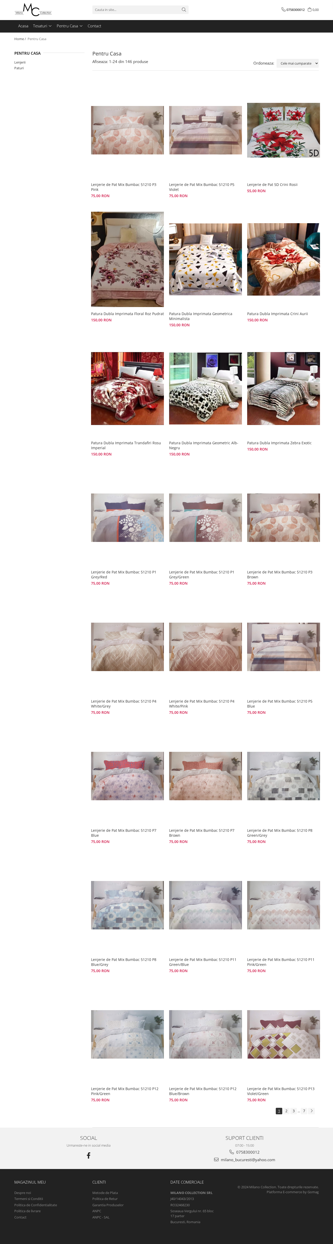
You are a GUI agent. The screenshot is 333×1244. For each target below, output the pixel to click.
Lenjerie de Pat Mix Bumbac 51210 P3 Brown (279, 574)
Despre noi (22, 1192)
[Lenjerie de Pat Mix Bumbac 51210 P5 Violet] (205, 130)
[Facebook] (88, 1155)
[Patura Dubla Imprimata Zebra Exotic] (283, 388)
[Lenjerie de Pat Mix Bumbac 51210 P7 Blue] (127, 776)
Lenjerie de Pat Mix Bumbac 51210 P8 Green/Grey (279, 833)
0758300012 (247, 1152)
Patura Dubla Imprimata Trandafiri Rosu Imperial (126, 445)
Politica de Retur (105, 1198)
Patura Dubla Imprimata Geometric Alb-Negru (203, 445)
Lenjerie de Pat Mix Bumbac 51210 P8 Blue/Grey (123, 962)
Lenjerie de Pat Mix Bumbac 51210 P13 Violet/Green (281, 1091)
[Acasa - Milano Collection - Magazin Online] (40, 9)
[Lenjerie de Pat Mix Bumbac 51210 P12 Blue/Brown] (205, 1034)
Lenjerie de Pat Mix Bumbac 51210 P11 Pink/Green (281, 962)
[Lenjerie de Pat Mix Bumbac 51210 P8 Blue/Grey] (127, 905)
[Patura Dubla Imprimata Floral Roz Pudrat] (127, 259)
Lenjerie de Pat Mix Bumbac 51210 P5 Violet (201, 187)
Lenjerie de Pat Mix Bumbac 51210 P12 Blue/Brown (202, 1091)
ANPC (96, 1211)
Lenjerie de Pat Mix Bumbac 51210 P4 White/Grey (123, 704)
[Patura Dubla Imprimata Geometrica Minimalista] (205, 259)
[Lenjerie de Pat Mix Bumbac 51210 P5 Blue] (283, 647)
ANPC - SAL (101, 1217)
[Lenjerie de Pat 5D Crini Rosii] (283, 130)
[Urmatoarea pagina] (311, 1111)
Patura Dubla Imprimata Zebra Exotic (279, 442)
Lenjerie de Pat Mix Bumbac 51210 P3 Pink (123, 187)
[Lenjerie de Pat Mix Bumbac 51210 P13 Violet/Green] (283, 1034)
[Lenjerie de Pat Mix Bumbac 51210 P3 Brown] (283, 517)
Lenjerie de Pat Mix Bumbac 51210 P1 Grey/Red (123, 574)
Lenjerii (19, 62)
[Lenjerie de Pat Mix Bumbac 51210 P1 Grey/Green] (205, 517)
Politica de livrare (27, 1211)
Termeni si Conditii (28, 1198)
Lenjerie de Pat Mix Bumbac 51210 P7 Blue (123, 833)
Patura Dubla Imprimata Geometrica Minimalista (200, 316)
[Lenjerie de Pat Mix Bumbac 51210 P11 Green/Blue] (205, 905)
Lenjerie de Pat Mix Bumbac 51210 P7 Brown (201, 833)
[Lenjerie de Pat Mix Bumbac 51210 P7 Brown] (205, 776)
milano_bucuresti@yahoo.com (247, 1159)
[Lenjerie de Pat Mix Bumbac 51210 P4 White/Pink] (205, 647)
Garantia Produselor (108, 1205)
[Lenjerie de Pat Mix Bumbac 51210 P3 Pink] (127, 130)
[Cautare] (184, 9)
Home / (20, 38)
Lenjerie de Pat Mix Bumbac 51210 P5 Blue (279, 704)
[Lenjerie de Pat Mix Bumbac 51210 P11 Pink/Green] (283, 905)
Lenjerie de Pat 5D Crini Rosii (272, 184)
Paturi (19, 68)
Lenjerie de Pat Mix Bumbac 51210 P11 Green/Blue (202, 962)
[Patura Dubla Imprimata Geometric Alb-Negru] (205, 388)
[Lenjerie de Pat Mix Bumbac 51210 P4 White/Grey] (127, 647)
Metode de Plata (105, 1192)
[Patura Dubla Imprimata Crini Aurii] (283, 259)
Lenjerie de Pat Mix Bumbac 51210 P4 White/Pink (201, 704)
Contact (20, 1217)
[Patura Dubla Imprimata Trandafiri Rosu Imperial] (127, 388)
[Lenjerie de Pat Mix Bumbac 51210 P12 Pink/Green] (127, 1034)
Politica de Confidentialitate (35, 1205)
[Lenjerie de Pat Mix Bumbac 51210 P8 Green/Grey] (283, 776)
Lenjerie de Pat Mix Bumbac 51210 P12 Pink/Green (124, 1091)
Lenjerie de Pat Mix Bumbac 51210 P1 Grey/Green (201, 574)
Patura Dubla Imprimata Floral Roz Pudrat (127, 313)
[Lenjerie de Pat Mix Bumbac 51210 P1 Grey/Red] (127, 517)
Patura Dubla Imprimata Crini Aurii (277, 313)
